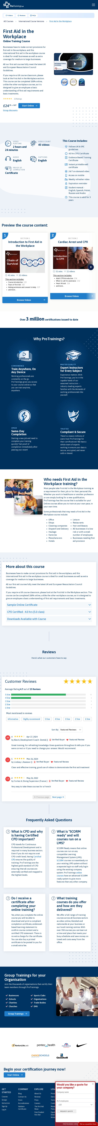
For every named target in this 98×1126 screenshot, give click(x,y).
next (91, 267)
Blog (20, 1094)
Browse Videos (24, 300)
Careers (37, 1103)
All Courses (8, 21)
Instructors (6, 1103)
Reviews (22, 15)
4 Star (7, 698)
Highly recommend (31, 719)
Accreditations (23, 1103)
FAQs (34, 15)
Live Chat (88, 1124)
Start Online (28, 105)
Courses (5, 1097)
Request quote (66, 1111)
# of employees (63, 1101)
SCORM (60, 860)
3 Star (7, 701)
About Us (37, 1094)
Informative (13, 719)
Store (20, 1100)
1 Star (7, 708)
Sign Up (4, 1106)
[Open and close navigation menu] (93, 5)
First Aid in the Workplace (60, 21)
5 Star (7, 694)
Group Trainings (16, 1013)
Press (36, 1100)
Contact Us (22, 1097)
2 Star (7, 704)
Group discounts (10, 110)
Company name (63, 1092)
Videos (10, 15)
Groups (4, 1100)
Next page (57, 797)
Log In (4, 1110)
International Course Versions (31, 21)
